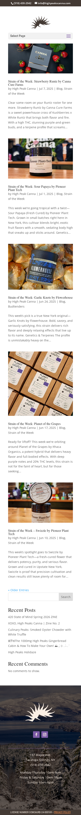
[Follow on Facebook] (36, 734)
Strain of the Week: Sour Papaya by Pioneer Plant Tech (37, 188)
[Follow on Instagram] (44, 734)
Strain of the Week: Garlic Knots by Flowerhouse (40, 297)
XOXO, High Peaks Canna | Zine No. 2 (34, 623)
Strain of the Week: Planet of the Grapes (34, 423)
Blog (59, 89)
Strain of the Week (21, 433)
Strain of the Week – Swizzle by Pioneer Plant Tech (38, 532)
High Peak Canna (24, 89)
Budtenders (16, 306)
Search (66, 597)
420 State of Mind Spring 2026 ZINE (32, 617)
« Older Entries (18, 590)
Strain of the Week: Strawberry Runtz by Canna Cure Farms (39, 83)
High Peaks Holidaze (22, 652)
